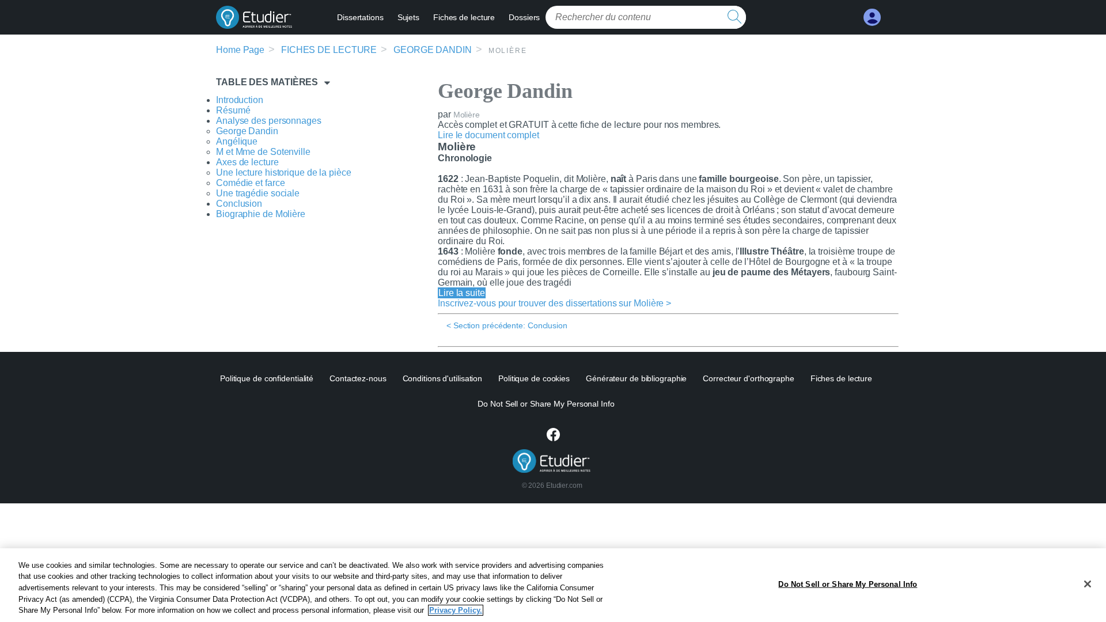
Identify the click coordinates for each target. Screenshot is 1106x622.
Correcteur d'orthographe (748, 378)
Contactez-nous (358, 378)
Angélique (236, 141)
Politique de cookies (534, 378)
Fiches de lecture (464, 17)
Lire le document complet (488, 135)
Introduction (239, 100)
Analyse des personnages (268, 121)
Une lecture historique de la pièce (283, 172)
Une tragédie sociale (258, 193)
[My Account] (872, 17)
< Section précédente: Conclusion (506, 325)
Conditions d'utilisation (443, 378)
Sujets (408, 17)
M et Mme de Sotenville (263, 152)
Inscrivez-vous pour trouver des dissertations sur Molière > (554, 303)
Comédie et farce (250, 183)
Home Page (240, 50)
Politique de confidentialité (266, 378)
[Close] (1087, 584)
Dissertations (360, 17)
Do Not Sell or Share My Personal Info (847, 584)
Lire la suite (461, 293)
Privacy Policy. (455, 610)
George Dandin (432, 50)
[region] (553, 585)
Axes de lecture (247, 162)
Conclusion (239, 203)
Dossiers (524, 17)
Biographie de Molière (260, 214)
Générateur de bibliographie (636, 378)
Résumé (233, 110)
